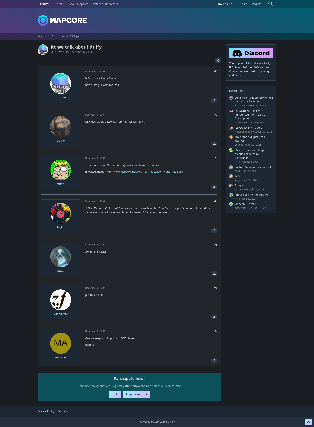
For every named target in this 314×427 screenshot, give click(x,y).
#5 (215, 244)
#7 (215, 331)
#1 (215, 71)
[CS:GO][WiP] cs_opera (248, 127)
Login (243, 4)
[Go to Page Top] (308, 422)
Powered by (157, 421)
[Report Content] (214, 100)
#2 (215, 114)
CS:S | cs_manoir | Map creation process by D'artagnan (249, 154)
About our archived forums (251, 194)
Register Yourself (136, 394)
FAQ (237, 176)
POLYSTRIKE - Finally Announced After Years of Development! (250, 114)
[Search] (270, 4)
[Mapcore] (157, 20)
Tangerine (241, 185)
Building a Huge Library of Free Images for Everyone (254, 99)
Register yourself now (126, 386)
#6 (215, 288)
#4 (215, 201)
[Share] (218, 60)
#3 (215, 158)
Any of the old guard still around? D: (250, 139)
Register (257, 4)
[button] (227, 4)
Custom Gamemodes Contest (253, 167)
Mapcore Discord (245, 204)
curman (59, 52)
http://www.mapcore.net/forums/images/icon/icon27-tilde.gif (144, 171)
